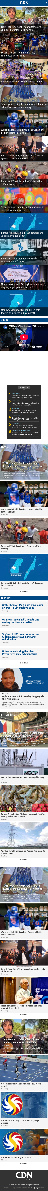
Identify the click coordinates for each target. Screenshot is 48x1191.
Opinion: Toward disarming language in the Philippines (23, 698)
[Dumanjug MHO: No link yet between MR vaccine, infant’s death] (24, 214)
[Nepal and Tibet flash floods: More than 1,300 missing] (24, 163)
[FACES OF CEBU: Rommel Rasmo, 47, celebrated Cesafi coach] (24, 34)
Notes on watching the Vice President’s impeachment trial (19, 653)
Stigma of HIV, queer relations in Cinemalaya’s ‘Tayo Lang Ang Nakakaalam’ (21, 637)
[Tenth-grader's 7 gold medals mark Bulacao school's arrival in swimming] (24, 85)
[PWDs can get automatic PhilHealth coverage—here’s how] (24, 240)
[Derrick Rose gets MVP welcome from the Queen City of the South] (24, 137)
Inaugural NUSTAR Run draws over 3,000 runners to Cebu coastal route (25, 434)
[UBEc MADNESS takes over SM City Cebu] (24, 60)
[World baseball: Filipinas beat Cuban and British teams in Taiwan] (24, 111)
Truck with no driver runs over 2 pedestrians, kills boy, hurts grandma (24, 426)
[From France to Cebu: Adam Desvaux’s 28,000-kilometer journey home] (24, 8)
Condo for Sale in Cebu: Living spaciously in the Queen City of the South (25, 397)
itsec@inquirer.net (37, 1188)
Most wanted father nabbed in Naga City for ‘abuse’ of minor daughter (25, 404)
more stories (24, 592)
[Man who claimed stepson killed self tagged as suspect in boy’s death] (24, 291)
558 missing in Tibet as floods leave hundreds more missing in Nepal (24, 411)
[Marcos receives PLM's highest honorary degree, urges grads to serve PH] (24, 265)
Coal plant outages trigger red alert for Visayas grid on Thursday (25, 419)
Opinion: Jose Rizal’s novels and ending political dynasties (20, 621)
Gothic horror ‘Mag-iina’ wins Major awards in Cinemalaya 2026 (22, 606)
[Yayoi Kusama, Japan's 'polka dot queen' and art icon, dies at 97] (24, 188)
